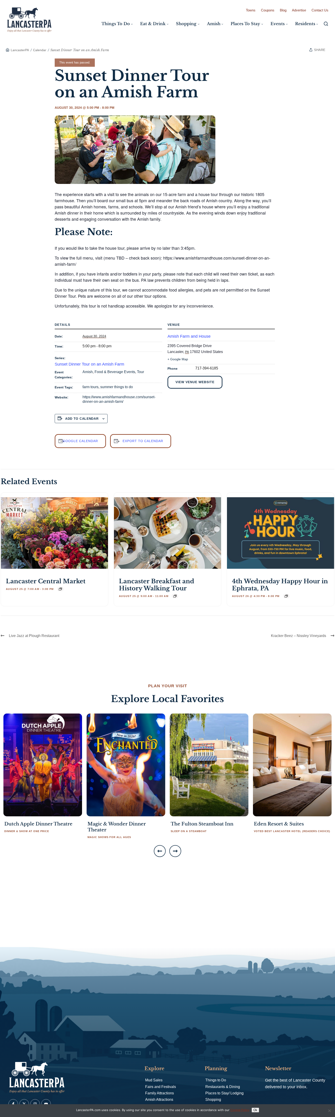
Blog (283, 10)
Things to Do (215, 1080)
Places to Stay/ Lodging (224, 1093)
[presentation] (54, 533)
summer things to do (116, 387)
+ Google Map (178, 359)
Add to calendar (82, 418)
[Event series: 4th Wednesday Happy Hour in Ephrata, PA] (286, 596)
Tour (140, 372)
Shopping (213, 1099)
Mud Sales (153, 1080)
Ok (255, 1110)
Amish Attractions (159, 1099)
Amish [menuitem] (213, 23)
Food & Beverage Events (115, 372)
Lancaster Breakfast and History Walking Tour (156, 585)
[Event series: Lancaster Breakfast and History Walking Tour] (175, 596)
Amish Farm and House (189, 336)
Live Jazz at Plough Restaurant (34, 636)
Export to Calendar (143, 441)
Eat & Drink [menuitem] (152, 23)
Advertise (299, 10)
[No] (329, 1110)
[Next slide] (175, 851)
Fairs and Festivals (160, 1087)
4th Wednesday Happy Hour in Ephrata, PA (280, 585)
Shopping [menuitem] (186, 23)
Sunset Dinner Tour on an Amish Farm (89, 364)
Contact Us (320, 10)
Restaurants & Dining (222, 1087)
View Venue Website (194, 382)
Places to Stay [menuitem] (245, 23)
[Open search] (326, 24)
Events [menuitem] (278, 23)
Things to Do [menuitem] (115, 23)
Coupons (267, 10)
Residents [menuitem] (305, 23)
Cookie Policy (239, 1110)
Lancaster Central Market (45, 581)
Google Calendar (80, 441)
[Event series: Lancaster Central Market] (60, 589)
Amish (87, 372)
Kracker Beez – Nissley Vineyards (298, 636)
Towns (250, 10)
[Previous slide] (160, 851)
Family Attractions (159, 1093)
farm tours (90, 387)
